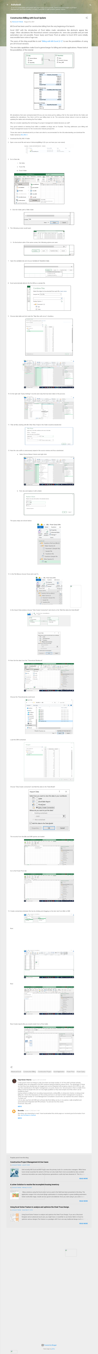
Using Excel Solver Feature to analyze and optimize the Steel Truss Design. (39, 1207)
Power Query (81, 1072)
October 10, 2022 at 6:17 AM (32, 1110)
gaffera (53, 1349)
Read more (83, 1178)
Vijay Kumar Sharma (24, 1080)
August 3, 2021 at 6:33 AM (39, 1080)
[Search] (90, 5)
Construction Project (44, 1072)
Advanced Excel (16, 1072)
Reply (20, 1106)
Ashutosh (16, 4)
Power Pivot (70, 1072)
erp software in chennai (28, 1115)
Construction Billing (29, 1072)
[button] (86, 18)
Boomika (21, 1110)
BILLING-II (24, 135)
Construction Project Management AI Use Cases (29, 1162)
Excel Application (59, 1072)
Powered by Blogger (50, 1345)
